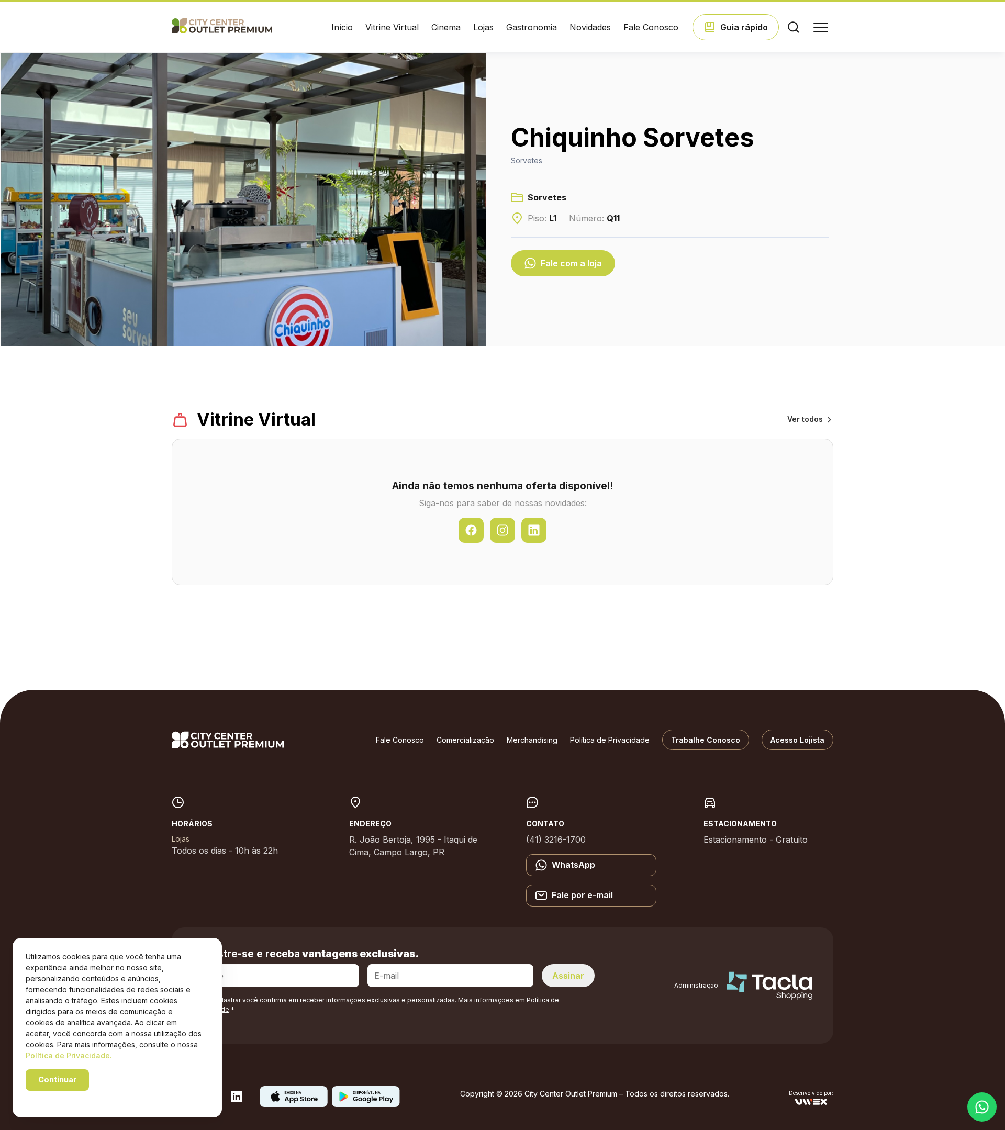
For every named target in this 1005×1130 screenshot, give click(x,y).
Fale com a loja (571, 263)
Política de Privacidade (610, 739)
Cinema (446, 27)
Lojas (483, 27)
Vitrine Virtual (392, 27)
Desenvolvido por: (811, 1093)
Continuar (57, 1079)
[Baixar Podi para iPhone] (294, 1104)
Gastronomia (531, 27)
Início (342, 27)
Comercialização (465, 739)
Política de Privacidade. (69, 1055)
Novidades (590, 27)
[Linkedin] (236, 1099)
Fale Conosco (650, 27)
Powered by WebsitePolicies (70, 1098)
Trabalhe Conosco (705, 739)
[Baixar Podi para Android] (366, 1104)
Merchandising (532, 739)
